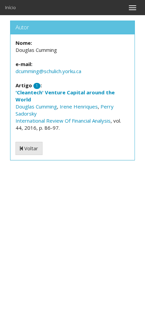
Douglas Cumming (36, 106)
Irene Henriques (79, 106)
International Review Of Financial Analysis (63, 120)
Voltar (30, 148)
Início (10, 7)
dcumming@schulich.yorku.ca (48, 71)
